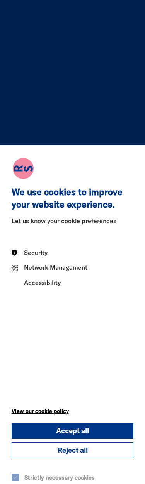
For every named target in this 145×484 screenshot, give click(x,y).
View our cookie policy (40, 411)
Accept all (72, 430)
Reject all (73, 450)
